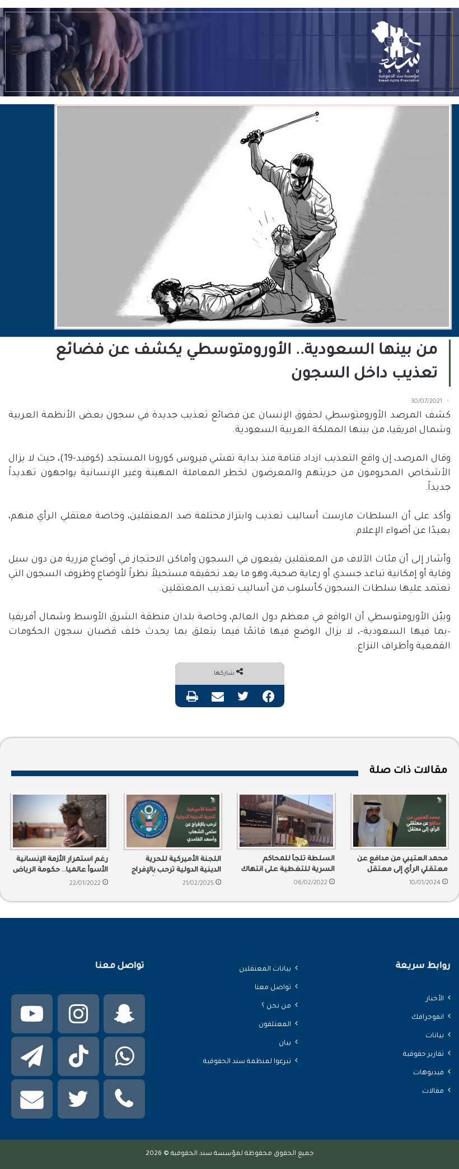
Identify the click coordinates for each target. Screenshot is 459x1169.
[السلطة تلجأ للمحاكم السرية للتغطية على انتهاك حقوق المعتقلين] (286, 820)
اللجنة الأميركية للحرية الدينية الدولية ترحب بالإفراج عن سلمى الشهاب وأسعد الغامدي (176, 866)
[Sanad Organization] (229, 52)
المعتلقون (275, 1025)
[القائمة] (16, 56)
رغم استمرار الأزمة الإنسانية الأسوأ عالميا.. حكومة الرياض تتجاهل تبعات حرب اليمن (60, 866)
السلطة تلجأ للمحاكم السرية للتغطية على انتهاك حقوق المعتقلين (288, 865)
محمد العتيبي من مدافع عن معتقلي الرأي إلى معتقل (402, 864)
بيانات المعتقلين (265, 969)
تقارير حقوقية (423, 1055)
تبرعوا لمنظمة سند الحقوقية (247, 1062)
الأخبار (435, 999)
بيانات (434, 1036)
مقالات (433, 1092)
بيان (285, 1043)
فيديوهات (428, 1073)
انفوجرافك (427, 1018)
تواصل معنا (273, 988)
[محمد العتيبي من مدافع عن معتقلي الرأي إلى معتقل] (400, 821)
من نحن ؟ (276, 1006)
